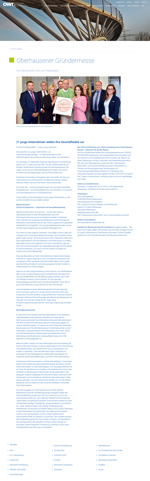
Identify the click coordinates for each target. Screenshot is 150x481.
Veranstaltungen (16, 474)
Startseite (58, 470)
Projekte (101, 465)
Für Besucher (59, 450)
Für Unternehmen (17, 455)
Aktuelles (13, 444)
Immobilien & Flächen (107, 455)
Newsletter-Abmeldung (19, 465)
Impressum (14, 460)
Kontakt (57, 460)
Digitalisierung (104, 445)
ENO (11, 450)
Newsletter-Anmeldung (63, 465)
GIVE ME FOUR (60, 455)
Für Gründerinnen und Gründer (110, 450)
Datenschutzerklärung (63, 445)
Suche (100, 470)
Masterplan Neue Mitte (107, 460)
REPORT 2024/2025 (18, 470)
